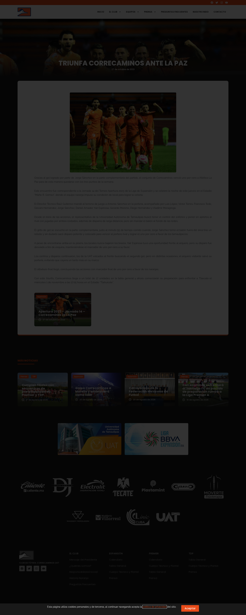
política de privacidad (155, 606)
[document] (123, 307)
